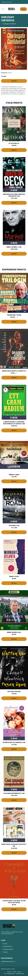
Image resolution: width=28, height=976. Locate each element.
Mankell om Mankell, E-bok (14, 247)
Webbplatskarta (20, 973)
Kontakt (14, 971)
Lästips (5, 943)
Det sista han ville (14, 143)
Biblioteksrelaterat (8, 949)
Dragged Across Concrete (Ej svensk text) (14, 371)
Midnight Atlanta (14, 576)
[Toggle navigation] (3, 9)
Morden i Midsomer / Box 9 (14, 632)
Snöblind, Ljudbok (14, 474)
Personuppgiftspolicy (9, 973)
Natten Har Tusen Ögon (14, 691)
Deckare (10, 72)
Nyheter (6, 952)
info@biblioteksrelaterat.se (7, 2)
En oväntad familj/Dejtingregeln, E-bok (14, 742)
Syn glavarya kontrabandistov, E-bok (14, 793)
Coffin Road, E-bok (14, 525)
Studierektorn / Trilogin (14, 315)
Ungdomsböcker (8, 946)
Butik (23, 9)
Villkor (19, 971)
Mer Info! (14, 81)
